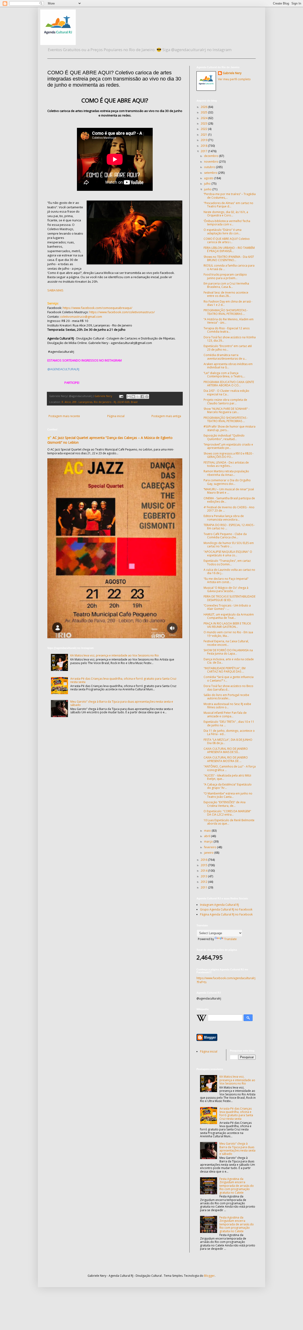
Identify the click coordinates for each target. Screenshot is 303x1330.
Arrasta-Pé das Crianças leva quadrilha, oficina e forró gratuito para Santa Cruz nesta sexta (123, 680)
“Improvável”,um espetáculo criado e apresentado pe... (228, 446)
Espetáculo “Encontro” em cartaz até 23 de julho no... (228, 347)
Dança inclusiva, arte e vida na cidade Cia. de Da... (229, 661)
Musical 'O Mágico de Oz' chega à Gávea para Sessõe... (226, 589)
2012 (204, 882)
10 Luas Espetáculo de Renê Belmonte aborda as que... (229, 822)
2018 (204, 146)
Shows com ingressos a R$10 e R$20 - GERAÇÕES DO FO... (229, 455)
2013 (204, 876)
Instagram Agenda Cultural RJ (219, 905)
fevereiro (210, 847)
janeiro (209, 853)
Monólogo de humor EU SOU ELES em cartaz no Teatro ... (229, 544)
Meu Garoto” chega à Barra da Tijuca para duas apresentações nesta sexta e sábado (121, 703)
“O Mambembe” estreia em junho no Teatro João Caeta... (228, 795)
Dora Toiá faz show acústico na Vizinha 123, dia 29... (230, 339)
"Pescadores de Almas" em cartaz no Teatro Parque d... (228, 204)
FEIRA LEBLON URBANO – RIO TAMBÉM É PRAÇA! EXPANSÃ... (229, 249)
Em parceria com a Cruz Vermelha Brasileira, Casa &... (226, 285)
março (209, 841)
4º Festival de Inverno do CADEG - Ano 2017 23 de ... (229, 509)
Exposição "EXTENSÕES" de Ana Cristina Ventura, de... (224, 804)
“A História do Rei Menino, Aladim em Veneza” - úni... (229, 321)
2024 (204, 118)
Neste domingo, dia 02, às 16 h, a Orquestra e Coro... (226, 213)
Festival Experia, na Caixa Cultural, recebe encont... (226, 643)
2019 (204, 140)
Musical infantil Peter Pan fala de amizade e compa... (225, 714)
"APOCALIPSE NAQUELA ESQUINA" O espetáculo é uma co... (228, 553)
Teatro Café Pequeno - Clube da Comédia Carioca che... (225, 535)
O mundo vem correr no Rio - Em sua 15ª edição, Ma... (228, 634)
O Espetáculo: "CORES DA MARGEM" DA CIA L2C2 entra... (227, 813)
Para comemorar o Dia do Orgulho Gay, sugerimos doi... (227, 482)
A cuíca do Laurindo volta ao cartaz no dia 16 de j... (229, 571)
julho (207, 184)
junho (208, 189)
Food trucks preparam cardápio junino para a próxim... (225, 276)
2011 (204, 887)
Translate (230, 939)
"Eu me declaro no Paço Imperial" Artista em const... (226, 580)
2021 (204, 135)
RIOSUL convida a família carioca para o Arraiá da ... (229, 267)
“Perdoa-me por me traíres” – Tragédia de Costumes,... (230, 195)
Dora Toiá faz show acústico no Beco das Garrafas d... (228, 687)
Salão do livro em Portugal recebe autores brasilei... (226, 696)
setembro (211, 173)
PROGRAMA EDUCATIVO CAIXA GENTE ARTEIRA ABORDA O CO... (229, 383)
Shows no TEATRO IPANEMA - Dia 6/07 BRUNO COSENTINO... (229, 258)
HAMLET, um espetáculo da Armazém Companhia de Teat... (229, 616)
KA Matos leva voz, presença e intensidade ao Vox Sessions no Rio (114, 655)
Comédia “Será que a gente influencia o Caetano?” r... (229, 678)
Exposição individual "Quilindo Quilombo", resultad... (224, 437)
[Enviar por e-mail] (128, 396)
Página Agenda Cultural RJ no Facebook (226, 914)
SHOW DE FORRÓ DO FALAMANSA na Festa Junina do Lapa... (228, 652)
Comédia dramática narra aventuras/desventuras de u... (225, 356)
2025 (204, 112)
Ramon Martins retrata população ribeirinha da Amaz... (226, 473)
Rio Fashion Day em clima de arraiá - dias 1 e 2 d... (228, 303)
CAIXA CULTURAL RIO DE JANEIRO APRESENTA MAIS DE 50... (226, 750)
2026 (204, 107)
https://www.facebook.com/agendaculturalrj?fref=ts (225, 980)
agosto (209, 178)
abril (207, 836)
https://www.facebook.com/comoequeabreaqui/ (97, 308)
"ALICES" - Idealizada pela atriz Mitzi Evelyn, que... (227, 777)
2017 (204, 151)
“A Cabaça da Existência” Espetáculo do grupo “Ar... (228, 786)
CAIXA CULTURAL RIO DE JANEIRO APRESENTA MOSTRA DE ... (226, 759)
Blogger (209, 1276)
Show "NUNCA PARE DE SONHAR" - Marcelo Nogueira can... (227, 410)
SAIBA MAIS (55, 290)
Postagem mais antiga (166, 416)
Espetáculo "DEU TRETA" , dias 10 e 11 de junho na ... (229, 723)
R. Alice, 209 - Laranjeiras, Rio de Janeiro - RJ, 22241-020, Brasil (100, 402)
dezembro (211, 156)
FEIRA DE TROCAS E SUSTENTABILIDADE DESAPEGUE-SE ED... (229, 598)
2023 (204, 123)
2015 (204, 865)
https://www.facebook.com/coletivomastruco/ (122, 312)
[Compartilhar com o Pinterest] (146, 396)
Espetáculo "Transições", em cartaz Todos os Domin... (227, 562)
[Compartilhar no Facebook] (142, 396)
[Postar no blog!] (133, 396)
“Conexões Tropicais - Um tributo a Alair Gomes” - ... (227, 607)
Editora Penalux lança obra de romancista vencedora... (224, 517)
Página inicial (116, 416)
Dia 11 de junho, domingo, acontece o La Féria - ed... (229, 732)
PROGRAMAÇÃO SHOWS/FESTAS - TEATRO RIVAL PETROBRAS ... (226, 312)
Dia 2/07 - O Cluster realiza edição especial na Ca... (226, 392)
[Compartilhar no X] (137, 396)
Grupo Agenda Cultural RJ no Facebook (226, 909)
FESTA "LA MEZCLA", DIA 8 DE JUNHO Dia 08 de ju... (228, 741)
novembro (211, 162)
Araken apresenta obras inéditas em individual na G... (228, 365)
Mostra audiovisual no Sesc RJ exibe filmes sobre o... (227, 705)
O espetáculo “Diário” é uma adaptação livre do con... (222, 231)
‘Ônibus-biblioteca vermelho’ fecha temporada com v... (227, 222)
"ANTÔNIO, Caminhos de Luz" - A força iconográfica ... (230, 768)
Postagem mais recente (64, 416)
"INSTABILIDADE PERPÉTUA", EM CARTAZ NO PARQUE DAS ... (224, 670)
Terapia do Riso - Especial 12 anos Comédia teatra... (227, 330)
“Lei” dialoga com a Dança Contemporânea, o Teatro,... (224, 374)
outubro (210, 167)
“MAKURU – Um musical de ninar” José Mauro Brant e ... (229, 491)
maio (208, 831)
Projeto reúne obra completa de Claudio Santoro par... (225, 401)
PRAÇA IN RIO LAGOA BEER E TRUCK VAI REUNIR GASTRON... (227, 625)
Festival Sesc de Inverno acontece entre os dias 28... (226, 294)
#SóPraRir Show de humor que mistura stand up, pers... (229, 428)
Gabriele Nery (232, 73)
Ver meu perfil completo (234, 79)
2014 (204, 871)
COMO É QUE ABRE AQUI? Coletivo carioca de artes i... (227, 240)
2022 (204, 129)
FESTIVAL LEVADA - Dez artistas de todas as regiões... (226, 464)
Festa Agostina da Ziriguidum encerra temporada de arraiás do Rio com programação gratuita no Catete (236, 1186)
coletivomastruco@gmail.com (81, 316)
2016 (204, 860)
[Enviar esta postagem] (121, 396)
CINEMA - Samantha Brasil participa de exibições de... (229, 500)
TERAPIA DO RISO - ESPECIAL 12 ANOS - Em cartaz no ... (229, 526)
